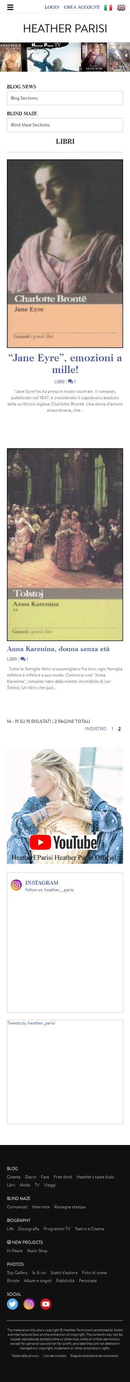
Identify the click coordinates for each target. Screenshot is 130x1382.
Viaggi (50, 1184)
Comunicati (17, 1206)
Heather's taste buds (95, 1176)
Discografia (28, 1228)
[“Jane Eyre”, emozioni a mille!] (65, 253)
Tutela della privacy (25, 1355)
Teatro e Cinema (89, 1228)
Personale (88, 1280)
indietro (95, 729)
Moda (25, 1184)
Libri (59, 382)
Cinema (13, 1176)
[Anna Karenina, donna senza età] (65, 544)
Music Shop (37, 1250)
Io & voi (39, 1272)
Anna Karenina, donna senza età (58, 649)
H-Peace (15, 1250)
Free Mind (63, 1176)
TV (37, 1184)
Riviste (13, 1280)
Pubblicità (65, 1280)
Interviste (41, 1206)
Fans (45, 1176)
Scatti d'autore (64, 1272)
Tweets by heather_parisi (31, 1023)
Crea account (81, 7)
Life (10, 1228)
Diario (30, 1176)
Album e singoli (38, 1280)
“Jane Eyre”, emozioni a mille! (65, 363)
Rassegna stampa (70, 1206)
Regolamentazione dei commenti (94, 1355)
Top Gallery (17, 1272)
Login (52, 7)
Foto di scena (94, 1272)
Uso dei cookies (54, 1355)
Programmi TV (57, 1228)
